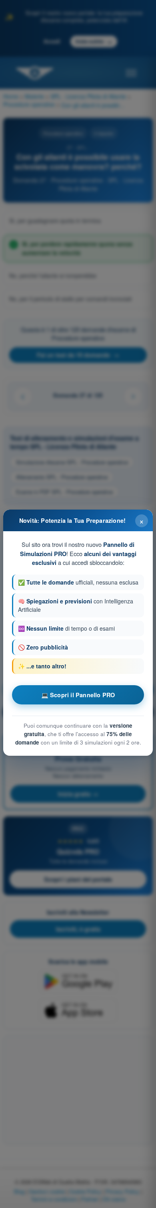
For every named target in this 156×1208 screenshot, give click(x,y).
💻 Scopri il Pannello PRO (78, 695)
